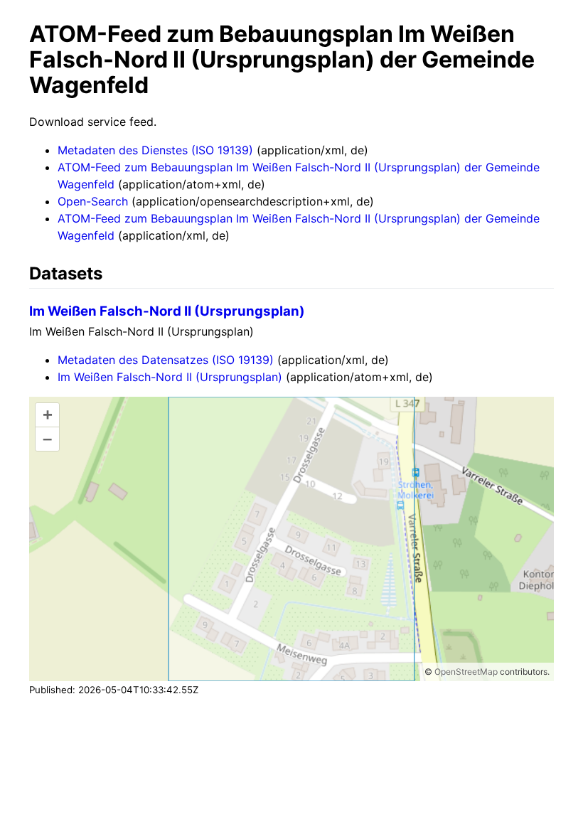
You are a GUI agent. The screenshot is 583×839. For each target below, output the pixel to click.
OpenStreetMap (466, 671)
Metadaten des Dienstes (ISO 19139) (155, 150)
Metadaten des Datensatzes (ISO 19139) (166, 360)
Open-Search (93, 201)
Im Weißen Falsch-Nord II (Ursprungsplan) (167, 311)
